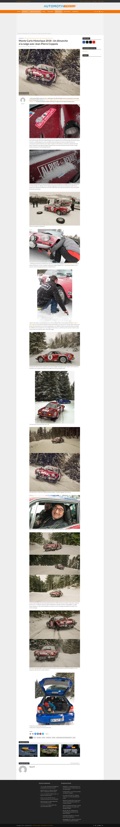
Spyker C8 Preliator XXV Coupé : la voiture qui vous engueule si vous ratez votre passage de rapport (70, 751)
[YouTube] (93, 42)
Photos (53, 737)
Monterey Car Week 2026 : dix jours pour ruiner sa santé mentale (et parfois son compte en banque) (49, 751)
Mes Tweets (85, 51)
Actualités (24, 11)
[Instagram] (90, 42)
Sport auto (58, 11)
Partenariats (94, 1)
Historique (29, 38)
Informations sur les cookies (47, 825)
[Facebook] (83, 42)
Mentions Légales (36, 825)
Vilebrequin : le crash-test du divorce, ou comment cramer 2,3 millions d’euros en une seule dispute (71, 788)
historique (48, 737)
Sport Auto (50, 38)
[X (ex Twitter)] (87, 42)
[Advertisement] (60, 23)
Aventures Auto (43, 790)
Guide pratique (66, 11)
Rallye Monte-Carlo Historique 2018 (64, 737)
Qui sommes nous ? (87, 1)
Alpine (25, 38)
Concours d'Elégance (52, 747)
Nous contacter (101, 1)
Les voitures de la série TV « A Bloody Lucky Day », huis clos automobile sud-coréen (71, 797)
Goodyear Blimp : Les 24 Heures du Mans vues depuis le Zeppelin (28, 750)
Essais (43, 11)
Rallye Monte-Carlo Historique (39, 38)
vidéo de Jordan (71, 263)
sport (74, 737)
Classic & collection (35, 11)
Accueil (81, 1)
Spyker (73, 747)
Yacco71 (23, 103)
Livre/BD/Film (75, 11)
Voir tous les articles (75, 763)
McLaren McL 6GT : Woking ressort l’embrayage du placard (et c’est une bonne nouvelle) (70, 812)
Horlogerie (50, 11)
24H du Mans (25, 748)
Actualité (21, 38)
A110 (35, 737)
